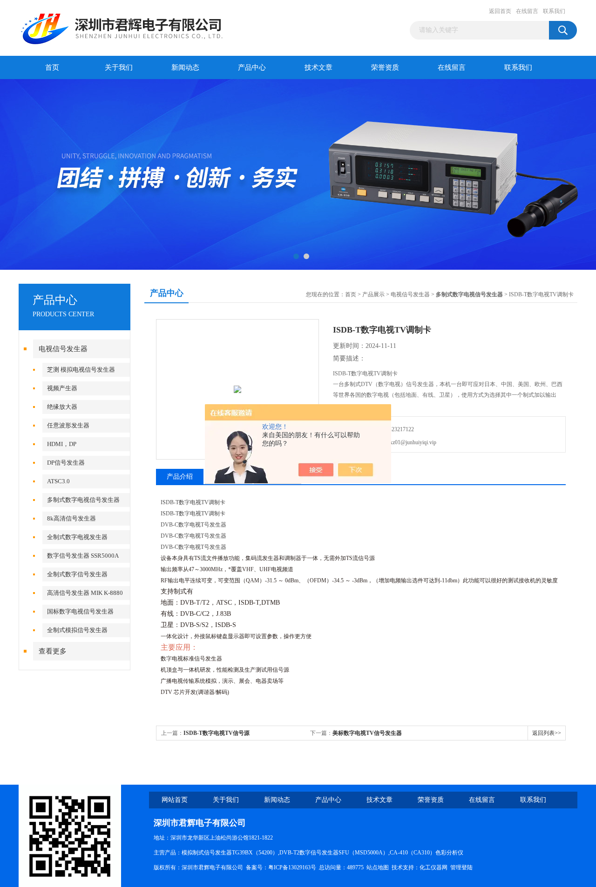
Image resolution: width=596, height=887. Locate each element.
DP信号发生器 (66, 462)
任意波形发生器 (68, 425)
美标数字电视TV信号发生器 (367, 733)
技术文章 (318, 67)
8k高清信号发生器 (71, 518)
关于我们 (119, 67)
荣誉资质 (385, 67)
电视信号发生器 (63, 349)
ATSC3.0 (58, 481)
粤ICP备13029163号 (292, 867)
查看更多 (53, 651)
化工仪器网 (433, 867)
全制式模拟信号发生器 (77, 630)
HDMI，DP (61, 443)
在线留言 (527, 11)
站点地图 (377, 867)
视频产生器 (62, 388)
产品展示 (373, 294)
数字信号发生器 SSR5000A (83, 555)
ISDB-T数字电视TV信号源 (216, 733)
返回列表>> (546, 733)
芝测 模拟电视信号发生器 (81, 369)
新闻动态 (185, 67)
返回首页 (500, 11)
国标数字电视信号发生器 (80, 611)
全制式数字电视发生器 (77, 537)
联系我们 (554, 11)
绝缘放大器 (62, 406)
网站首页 (175, 799)
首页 (52, 67)
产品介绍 (180, 476)
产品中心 (252, 67)
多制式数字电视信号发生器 (83, 499)
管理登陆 (461, 867)
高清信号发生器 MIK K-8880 (85, 592)
